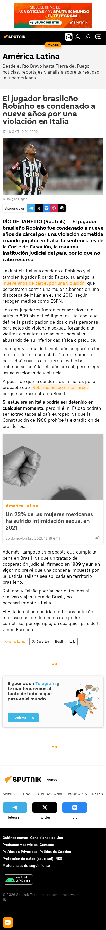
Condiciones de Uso (46, 837)
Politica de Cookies (55, 851)
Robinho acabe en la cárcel (60, 387)
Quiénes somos (15, 837)
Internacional (49, 793)
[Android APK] (18, 880)
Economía (77, 793)
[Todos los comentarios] (8, 922)
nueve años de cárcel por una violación (44, 283)
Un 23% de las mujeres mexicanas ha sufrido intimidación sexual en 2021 (49, 521)
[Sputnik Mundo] (15, 38)
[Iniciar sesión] (78, 36)
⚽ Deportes (40, 641)
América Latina (22, 506)
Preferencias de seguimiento (26, 865)
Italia (72, 641)
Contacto (47, 844)
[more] (97, 538)
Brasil (59, 641)
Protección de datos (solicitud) (28, 858)
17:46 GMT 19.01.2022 (20, 131)
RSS (59, 858)
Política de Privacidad (20, 851)
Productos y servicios (20, 844)
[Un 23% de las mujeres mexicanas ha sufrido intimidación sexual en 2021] (53, 467)
